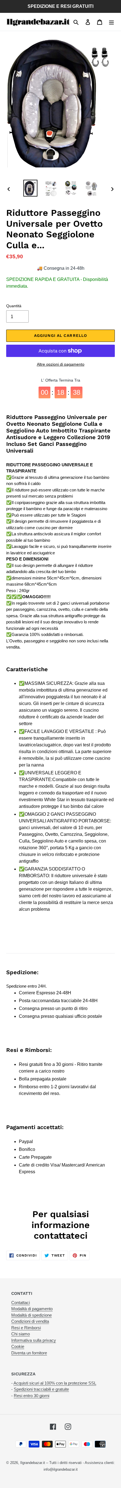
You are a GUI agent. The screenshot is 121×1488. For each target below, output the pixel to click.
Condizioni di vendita (30, 1321)
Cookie (17, 1346)
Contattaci (20, 1302)
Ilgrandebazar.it (32, 1463)
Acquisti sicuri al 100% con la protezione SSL (55, 1383)
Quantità (13, 306)
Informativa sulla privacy (33, 1340)
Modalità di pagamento (32, 1308)
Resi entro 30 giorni (31, 1395)
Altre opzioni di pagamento (60, 364)
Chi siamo (20, 1333)
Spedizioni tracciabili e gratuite (41, 1389)
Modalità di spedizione (31, 1315)
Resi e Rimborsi (26, 1327)
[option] (30, 188)
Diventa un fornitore (29, 1352)
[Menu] (111, 22)
